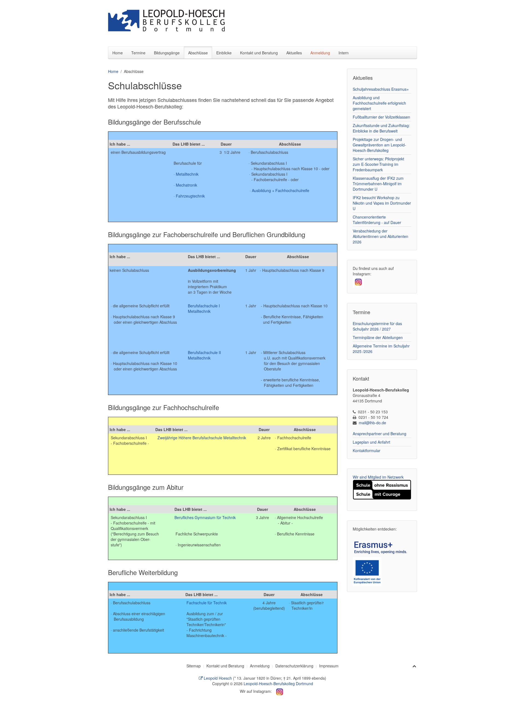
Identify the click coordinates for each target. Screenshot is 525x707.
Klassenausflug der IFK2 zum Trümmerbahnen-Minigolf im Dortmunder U (378, 183)
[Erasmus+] (382, 546)
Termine (138, 52)
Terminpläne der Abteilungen (378, 337)
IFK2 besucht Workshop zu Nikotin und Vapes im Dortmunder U (382, 203)
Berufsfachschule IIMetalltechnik (204, 355)
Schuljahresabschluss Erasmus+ (381, 89)
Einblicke (224, 52)
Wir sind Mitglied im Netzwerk (378, 477)
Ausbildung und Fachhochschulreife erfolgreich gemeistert (379, 103)
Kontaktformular (366, 450)
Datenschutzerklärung (294, 665)
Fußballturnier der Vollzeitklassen (381, 117)
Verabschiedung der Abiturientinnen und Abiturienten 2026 (380, 236)
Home (117, 52)
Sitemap (193, 665)
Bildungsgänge (167, 52)
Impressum (329, 665)
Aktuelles (294, 52)
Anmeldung (320, 52)
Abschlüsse (198, 52)
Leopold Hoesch (217, 678)
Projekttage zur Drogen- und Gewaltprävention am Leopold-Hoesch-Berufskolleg (379, 145)
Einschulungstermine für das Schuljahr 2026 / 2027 (377, 326)
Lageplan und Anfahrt (371, 442)
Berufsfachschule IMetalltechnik (204, 308)
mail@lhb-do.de (372, 422)
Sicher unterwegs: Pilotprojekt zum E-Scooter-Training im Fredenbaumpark (378, 164)
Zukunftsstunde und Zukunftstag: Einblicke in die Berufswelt (381, 128)
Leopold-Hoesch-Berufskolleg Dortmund (278, 683)
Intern (344, 52)
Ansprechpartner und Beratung (379, 433)
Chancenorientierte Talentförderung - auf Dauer (377, 219)
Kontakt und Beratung (259, 52)
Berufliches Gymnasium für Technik (205, 517)
